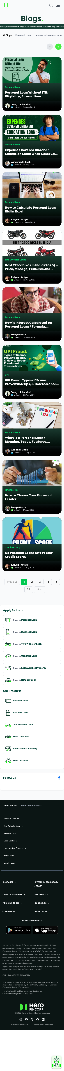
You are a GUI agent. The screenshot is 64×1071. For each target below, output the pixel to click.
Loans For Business (31, 805)
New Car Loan (20, 760)
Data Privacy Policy (19, 1025)
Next (40, 589)
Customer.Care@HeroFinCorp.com (17, 993)
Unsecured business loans (49, 35)
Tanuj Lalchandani (21, 104)
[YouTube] (26, 1019)
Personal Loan (23, 35)
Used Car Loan (21, 736)
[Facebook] (37, 1019)
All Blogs (7, 35)
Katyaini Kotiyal (19, 219)
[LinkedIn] (43, 1019)
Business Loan (20, 712)
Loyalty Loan (9, 863)
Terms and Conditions (43, 1025)
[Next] (58, 47)
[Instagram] (20, 1019)
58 (28, 589)
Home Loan (9, 856)
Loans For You (9, 805)
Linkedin (17, 107)
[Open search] (51, 5)
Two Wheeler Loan (23, 724)
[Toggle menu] (57, 5)
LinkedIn (17, 222)
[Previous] (50, 47)
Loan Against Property (25, 748)
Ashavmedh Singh (21, 162)
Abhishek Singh (19, 449)
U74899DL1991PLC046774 (18, 975)
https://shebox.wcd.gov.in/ (30, 969)
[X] (32, 1019)
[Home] (12, 5)
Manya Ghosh (18, 334)
